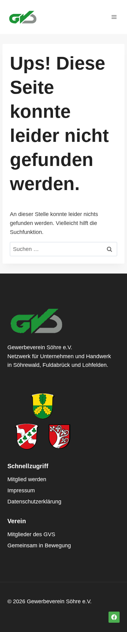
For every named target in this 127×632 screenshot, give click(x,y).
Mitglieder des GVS (31, 534)
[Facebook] (114, 617)
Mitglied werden (26, 479)
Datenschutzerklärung (34, 501)
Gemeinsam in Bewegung (39, 545)
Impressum (21, 490)
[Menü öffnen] (114, 17)
